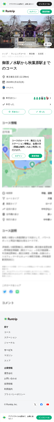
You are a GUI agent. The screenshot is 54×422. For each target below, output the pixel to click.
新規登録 (46, 12)
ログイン (33, 12)
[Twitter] (35, 404)
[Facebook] (41, 404)
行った (42, 112)
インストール (44, 4)
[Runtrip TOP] (8, 11)
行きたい (15, 112)
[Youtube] (48, 404)
